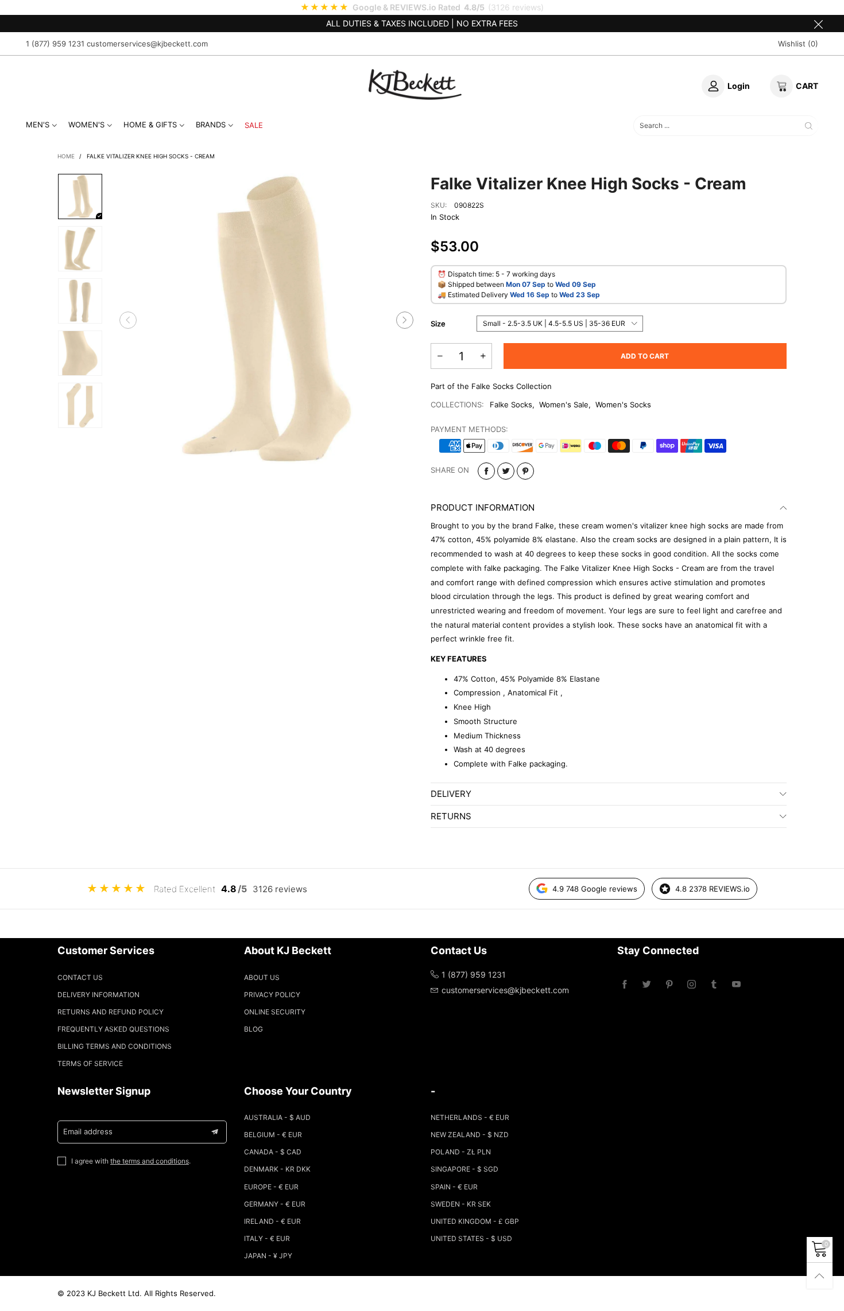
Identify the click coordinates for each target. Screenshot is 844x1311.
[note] (422, 7)
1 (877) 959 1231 (55, 43)
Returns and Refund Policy (110, 1011)
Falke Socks (511, 404)
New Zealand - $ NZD (470, 1134)
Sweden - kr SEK (461, 1204)
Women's (86, 124)
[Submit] (809, 126)
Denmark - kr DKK (277, 1169)
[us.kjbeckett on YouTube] (736, 985)
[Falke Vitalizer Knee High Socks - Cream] (266, 320)
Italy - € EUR (267, 1238)
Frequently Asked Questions (113, 1029)
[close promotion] (818, 23)
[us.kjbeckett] (415, 84)
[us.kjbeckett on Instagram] (691, 985)
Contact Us (80, 977)
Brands (211, 124)
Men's (37, 124)
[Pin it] (525, 471)
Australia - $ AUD (277, 1117)
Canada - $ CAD (272, 1151)
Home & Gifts (150, 124)
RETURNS (451, 816)
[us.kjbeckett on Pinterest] (669, 985)
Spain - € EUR (454, 1186)
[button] (128, 320)
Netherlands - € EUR (470, 1117)
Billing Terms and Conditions (114, 1046)
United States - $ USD (471, 1238)
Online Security (274, 1011)
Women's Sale (564, 404)
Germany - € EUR (274, 1204)
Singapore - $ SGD (464, 1169)
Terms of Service (90, 1063)
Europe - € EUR (271, 1186)
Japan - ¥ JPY (268, 1255)
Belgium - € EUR (273, 1134)
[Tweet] (505, 471)
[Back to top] (820, 1276)
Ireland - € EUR (272, 1221)
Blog (253, 1029)
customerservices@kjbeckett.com (147, 43)
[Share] (486, 471)
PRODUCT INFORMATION (483, 507)
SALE (254, 125)
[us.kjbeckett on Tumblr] (714, 985)
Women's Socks (623, 404)
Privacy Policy (272, 994)
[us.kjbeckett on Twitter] (647, 985)
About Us (262, 977)
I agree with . (131, 1161)
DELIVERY (451, 793)
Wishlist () (798, 43)
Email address (88, 1131)
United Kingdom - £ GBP (475, 1221)
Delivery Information (98, 994)
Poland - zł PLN (461, 1151)
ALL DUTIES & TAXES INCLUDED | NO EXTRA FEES (422, 23)
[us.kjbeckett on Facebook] (624, 985)
